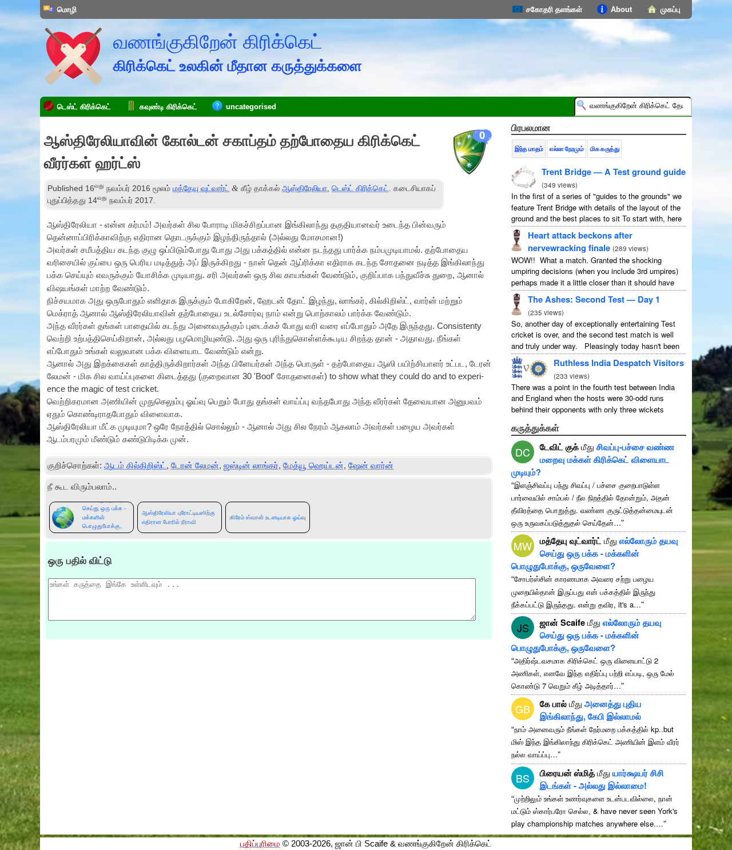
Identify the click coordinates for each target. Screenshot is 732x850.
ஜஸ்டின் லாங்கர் (251, 465)
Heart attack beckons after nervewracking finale (580, 241)
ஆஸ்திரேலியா (304, 188)
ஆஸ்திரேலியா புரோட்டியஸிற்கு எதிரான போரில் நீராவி (178, 517)
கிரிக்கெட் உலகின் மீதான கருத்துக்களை (237, 65)
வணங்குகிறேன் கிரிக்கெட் (218, 42)
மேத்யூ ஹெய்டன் (313, 465)
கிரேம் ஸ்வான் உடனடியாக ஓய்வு (268, 517)
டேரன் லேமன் (195, 465)
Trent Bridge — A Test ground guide (614, 171)
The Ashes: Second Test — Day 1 (594, 299)
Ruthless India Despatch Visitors (619, 362)
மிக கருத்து (604, 148)
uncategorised (251, 106)
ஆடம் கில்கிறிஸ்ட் (135, 465)
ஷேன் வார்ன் (370, 465)
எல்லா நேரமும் (566, 148)
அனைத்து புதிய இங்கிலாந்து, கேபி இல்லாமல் (591, 709)
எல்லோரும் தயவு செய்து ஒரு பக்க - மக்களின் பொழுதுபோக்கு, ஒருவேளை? (104, 517)
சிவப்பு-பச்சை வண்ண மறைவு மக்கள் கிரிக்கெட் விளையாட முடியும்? (592, 459)
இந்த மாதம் (529, 148)
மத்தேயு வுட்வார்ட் (201, 188)
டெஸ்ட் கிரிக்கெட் (84, 106)
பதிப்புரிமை (260, 843)
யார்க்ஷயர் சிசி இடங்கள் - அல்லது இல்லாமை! (602, 779)
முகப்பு (671, 9)
